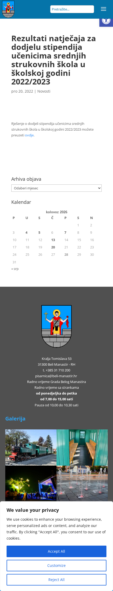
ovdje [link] (29, 135)
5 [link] (39, 232)
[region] (56, 546)
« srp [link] (15, 268)
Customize (56, 565)
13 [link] (53, 239)
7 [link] (65, 232)
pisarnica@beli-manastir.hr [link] (56, 376)
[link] (106, 20)
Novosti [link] (43, 91)
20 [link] (53, 247)
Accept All (56, 551)
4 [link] (26, 232)
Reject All (56, 579)
